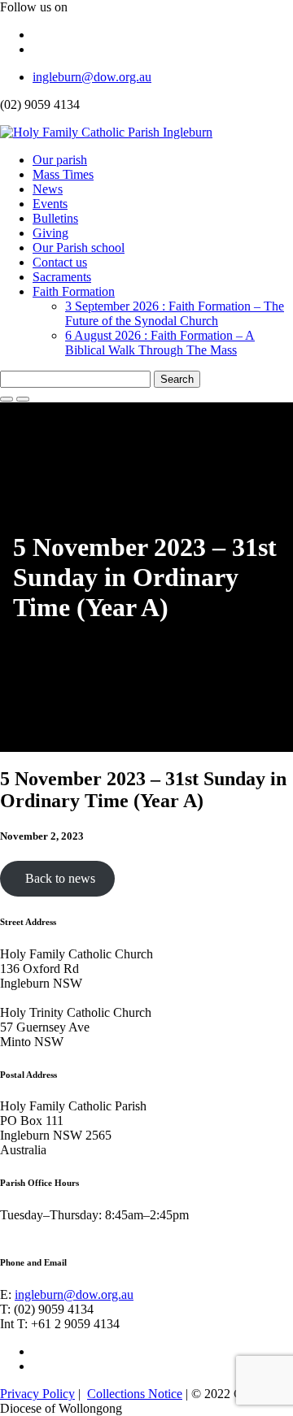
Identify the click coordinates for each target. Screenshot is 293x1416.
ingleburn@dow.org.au (92, 77)
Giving (50, 233)
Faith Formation (74, 291)
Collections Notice (134, 1394)
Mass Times (63, 174)
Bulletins (55, 218)
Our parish (60, 160)
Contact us (60, 262)
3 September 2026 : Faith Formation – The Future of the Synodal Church (174, 313)
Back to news (57, 878)
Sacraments (62, 277)
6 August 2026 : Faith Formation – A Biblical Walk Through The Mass (160, 342)
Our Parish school (79, 247)
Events (50, 204)
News (48, 189)
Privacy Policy (37, 1394)
